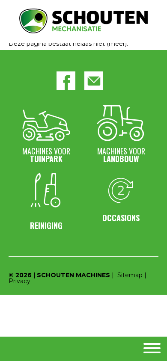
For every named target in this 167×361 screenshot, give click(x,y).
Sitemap (130, 275)
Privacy (19, 281)
